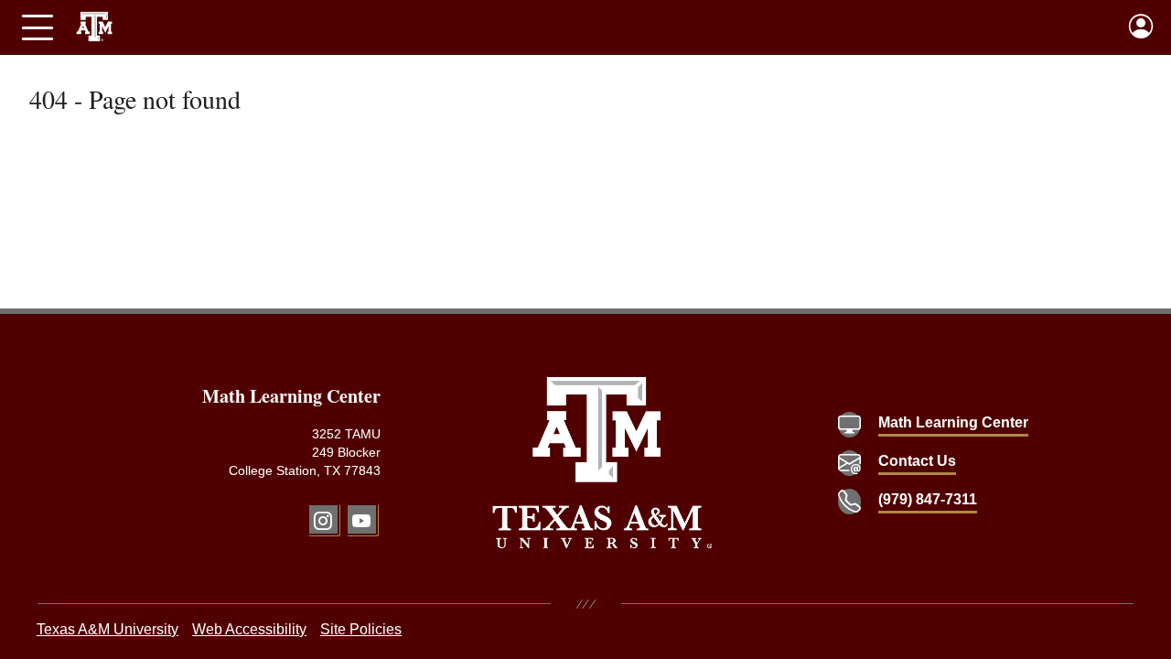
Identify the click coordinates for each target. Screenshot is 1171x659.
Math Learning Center (953, 422)
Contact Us (917, 461)
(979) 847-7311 (927, 499)
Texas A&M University (107, 629)
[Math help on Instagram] (323, 519)
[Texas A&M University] (602, 463)
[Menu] (37, 27)
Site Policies (361, 629)
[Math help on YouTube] (362, 519)
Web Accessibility (249, 629)
